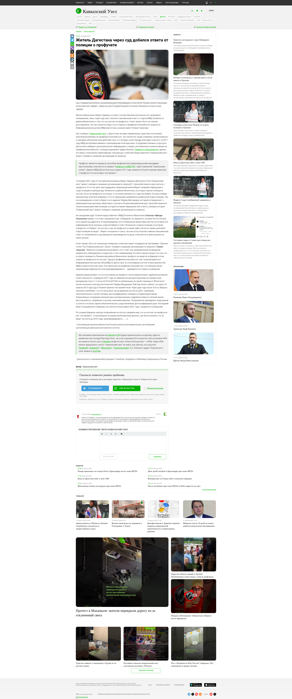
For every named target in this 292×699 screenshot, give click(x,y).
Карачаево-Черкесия (83, 20)
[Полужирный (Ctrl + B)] (102, 434)
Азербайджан (104, 17)
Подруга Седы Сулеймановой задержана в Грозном (191, 201)
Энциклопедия (126, 3)
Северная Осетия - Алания (163, 20)
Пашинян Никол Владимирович (187, 297)
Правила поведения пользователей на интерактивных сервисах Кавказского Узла (124, 694)
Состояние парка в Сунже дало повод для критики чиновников (191, 241)
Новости (80, 3)
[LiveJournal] (72, 60)
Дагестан (163, 17)
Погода (185, 3)
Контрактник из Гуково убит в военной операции (170, 478)
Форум (140, 3)
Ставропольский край (187, 20)
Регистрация (108, 456)
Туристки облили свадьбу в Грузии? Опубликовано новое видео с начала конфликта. (192, 575)
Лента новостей (89, 31)
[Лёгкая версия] (207, 3)
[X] (72, 52)
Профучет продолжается (146, 149)
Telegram (106, 341)
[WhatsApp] (72, 44)
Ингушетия (171, 17)
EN (215, 2)
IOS (118, 335)
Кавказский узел (98, 133)
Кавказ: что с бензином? (87, 27)
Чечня (198, 20)
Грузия (155, 17)
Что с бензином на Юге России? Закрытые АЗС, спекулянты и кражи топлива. (192, 664)
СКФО (176, 20)
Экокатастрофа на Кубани (206, 27)
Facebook (83, 348)
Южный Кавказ (81, 23)
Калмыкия (197, 17)
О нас (150, 685)
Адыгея (95, 17)
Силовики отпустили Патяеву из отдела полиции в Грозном (191, 126)
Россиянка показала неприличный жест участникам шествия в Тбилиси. (141, 664)
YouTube (97, 351)
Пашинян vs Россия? (146, 27)
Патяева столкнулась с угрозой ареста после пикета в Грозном (192, 79)
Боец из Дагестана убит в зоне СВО (189, 162)
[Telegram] (72, 40)
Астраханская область (126, 17)
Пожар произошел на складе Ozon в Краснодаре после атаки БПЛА (107, 471)
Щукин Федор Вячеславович (186, 360)
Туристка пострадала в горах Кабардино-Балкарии (191, 41)
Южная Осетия (207, 20)
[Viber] (72, 48)
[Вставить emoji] (121, 434)
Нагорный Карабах (114, 20)
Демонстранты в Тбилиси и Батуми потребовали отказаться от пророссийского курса (91, 526)
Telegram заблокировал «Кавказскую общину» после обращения (191, 617)
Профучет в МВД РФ (125, 166)
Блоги (149, 3)
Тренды (99, 3)
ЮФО (90, 23)
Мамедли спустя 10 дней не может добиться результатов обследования (198, 524)
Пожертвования (179, 685)
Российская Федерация (130, 20)
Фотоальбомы (172, 3)
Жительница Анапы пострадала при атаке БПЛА (99, 486)
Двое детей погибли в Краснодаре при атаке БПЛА (170, 471)
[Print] (72, 67)
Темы (89, 3)
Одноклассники (121, 348)
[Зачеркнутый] (115, 434)
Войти (211, 10)
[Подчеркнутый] (111, 434)
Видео (159, 3)
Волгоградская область (143, 17)
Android (110, 335)
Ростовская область (146, 20)
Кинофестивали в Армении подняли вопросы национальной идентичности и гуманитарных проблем (163, 527)
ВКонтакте (106, 348)
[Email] (72, 63)
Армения (114, 17)
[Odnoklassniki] (72, 56)
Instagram (94, 348)
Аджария (87, 17)
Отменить (157, 457)
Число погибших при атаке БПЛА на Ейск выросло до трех (174, 486)
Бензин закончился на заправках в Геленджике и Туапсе (127, 524)
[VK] (72, 36)
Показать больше (146, 670)
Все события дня (209, 490)
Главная (78, 31)
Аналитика (111, 3)
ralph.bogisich (96, 414)
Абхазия (79, 17)
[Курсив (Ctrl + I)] (106, 434)
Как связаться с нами (163, 685)
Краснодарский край (98, 20)
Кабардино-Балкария (184, 17)
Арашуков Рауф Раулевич (184, 328)
